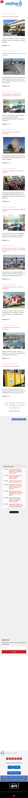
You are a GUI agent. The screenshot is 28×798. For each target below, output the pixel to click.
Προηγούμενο (12, 403)
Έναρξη (6, 403)
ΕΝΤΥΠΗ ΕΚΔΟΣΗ (14, 773)
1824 (7, 405)
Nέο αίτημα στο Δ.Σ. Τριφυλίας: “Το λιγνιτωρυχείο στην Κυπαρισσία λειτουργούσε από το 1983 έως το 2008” (13, 250)
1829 (22, 405)
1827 (16, 405)
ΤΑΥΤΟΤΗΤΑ (6, 779)
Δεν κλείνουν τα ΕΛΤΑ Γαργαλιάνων (10, 366)
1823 (24, 403)
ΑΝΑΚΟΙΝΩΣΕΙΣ (13, 779)
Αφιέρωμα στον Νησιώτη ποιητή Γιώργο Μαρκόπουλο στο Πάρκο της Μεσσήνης (16, 505)
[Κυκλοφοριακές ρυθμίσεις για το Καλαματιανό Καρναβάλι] (14, 182)
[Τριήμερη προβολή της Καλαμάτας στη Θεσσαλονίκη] (14, 145)
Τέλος (19, 407)
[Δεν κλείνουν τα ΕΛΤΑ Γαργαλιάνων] (14, 378)
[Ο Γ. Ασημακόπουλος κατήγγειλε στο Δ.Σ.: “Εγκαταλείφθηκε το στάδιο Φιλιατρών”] (14, 105)
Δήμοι (9, 45)
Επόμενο (15, 407)
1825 (10, 405)
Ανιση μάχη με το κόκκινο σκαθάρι (10, 16)
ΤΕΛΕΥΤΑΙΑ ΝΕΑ (8, 466)
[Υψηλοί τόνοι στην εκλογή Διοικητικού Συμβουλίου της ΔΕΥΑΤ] (14, 222)
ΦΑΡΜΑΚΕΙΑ (5, 777)
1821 (17, 403)
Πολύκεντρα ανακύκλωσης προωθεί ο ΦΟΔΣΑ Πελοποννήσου (15, 477)
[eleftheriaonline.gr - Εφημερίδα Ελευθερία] (14, 3)
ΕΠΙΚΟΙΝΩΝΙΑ (21, 779)
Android (16, 767)
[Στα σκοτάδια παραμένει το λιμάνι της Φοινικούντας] (14, 340)
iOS (10, 767)
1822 (20, 403)
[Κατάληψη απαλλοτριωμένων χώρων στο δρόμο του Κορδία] (14, 66)
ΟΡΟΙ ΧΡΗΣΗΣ (22, 777)
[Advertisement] (14, 552)
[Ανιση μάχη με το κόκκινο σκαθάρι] (14, 27)
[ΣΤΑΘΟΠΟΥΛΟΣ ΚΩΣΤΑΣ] (14, 785)
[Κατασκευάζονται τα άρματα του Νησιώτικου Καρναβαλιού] (14, 300)
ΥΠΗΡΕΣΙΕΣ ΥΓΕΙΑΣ (13, 777)
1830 (10, 407)
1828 (19, 405)
